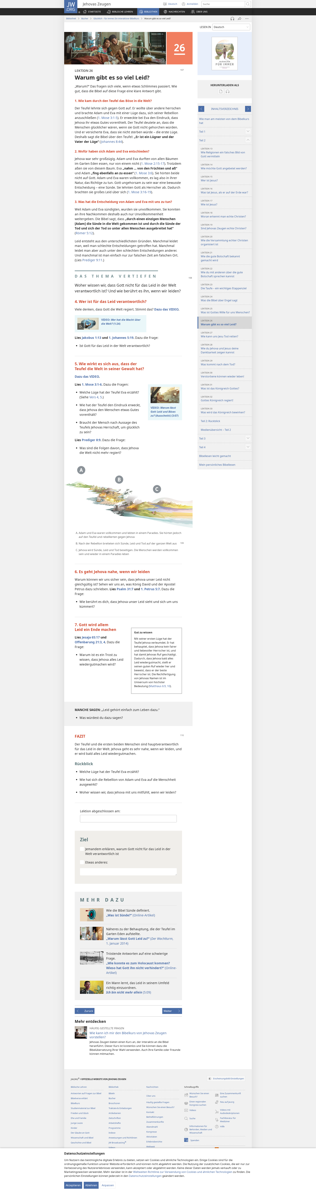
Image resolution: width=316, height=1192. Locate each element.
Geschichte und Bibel (81, 1142)
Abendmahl (152, 1126)
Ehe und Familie (78, 1118)
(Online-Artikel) (130, 915)
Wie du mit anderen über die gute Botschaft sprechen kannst (222, 272)
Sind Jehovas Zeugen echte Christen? (223, 226)
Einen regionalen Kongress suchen (195, 1103)
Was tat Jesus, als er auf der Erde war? (224, 190)
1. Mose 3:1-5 (108, 117)
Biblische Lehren (79, 1086)
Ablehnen (91, 1185)
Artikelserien (115, 1113)
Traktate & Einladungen (120, 1108)
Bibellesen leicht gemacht (215, 456)
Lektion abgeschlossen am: (100, 811)
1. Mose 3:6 (143, 173)
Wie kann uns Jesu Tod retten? (219, 334)
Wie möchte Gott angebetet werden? (224, 166)
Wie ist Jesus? (209, 202)
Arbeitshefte (115, 1122)
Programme (114, 1127)
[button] (120, 11)
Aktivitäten (151, 1136)
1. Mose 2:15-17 (152, 163)
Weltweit (150, 1146)
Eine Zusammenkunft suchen (228, 1095)
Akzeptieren (73, 1185)
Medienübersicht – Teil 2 (216, 430)
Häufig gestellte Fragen (157, 1102)
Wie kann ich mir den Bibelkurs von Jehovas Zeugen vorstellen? (128, 1035)
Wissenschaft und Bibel (82, 1137)
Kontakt (150, 1112)
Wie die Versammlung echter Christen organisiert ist (224, 240)
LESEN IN (205, 27)
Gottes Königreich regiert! (217, 398)
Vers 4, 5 (95, 397)
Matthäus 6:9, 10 (159, 686)
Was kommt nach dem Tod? (218, 362)
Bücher (84, 18)
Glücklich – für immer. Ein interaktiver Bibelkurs (116, 18)
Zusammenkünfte (155, 1121)
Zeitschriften (115, 1118)
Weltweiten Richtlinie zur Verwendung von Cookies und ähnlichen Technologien (182, 1172)
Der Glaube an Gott (80, 1132)
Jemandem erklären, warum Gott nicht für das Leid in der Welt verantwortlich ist (128, 851)
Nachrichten (152, 1086)
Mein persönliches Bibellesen (217, 465)
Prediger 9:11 (92, 260)
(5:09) (128, 992)
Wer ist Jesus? (209, 178)
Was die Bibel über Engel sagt (219, 298)
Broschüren (114, 1103)
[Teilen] (240, 18)
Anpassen (108, 1185)
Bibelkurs (75, 1103)
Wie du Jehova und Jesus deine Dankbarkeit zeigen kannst (219, 348)
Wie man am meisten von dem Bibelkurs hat (224, 121)
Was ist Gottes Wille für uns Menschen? (225, 310)
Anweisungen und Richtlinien (123, 1137)
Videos (112, 1147)
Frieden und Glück (80, 1113)
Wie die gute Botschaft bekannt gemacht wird (220, 256)
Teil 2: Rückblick (210, 421)
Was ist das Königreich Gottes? (220, 386)
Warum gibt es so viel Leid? (219, 322)
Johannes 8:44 (111, 141)
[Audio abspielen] (232, 18)
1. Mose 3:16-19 (139, 192)
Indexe (112, 1132)
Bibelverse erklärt (79, 1098)
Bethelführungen (154, 1116)
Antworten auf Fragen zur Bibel (86, 1093)
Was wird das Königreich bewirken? (223, 410)
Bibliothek (71, 18)
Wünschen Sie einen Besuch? (160, 1107)
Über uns (150, 1095)
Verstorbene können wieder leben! (222, 374)
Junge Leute (77, 1122)
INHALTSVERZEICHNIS (224, 109)
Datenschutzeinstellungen (145, 1176)
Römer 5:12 (84, 233)
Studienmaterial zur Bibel (83, 1108)
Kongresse (151, 1131)
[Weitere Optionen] (247, 18)
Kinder (74, 1127)
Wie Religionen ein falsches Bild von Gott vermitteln (223, 152)
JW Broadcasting (117, 1142)
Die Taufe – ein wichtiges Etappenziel (224, 286)
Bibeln (112, 1093)
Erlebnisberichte (154, 1141)
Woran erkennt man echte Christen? (223, 214)
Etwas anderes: (96, 862)
